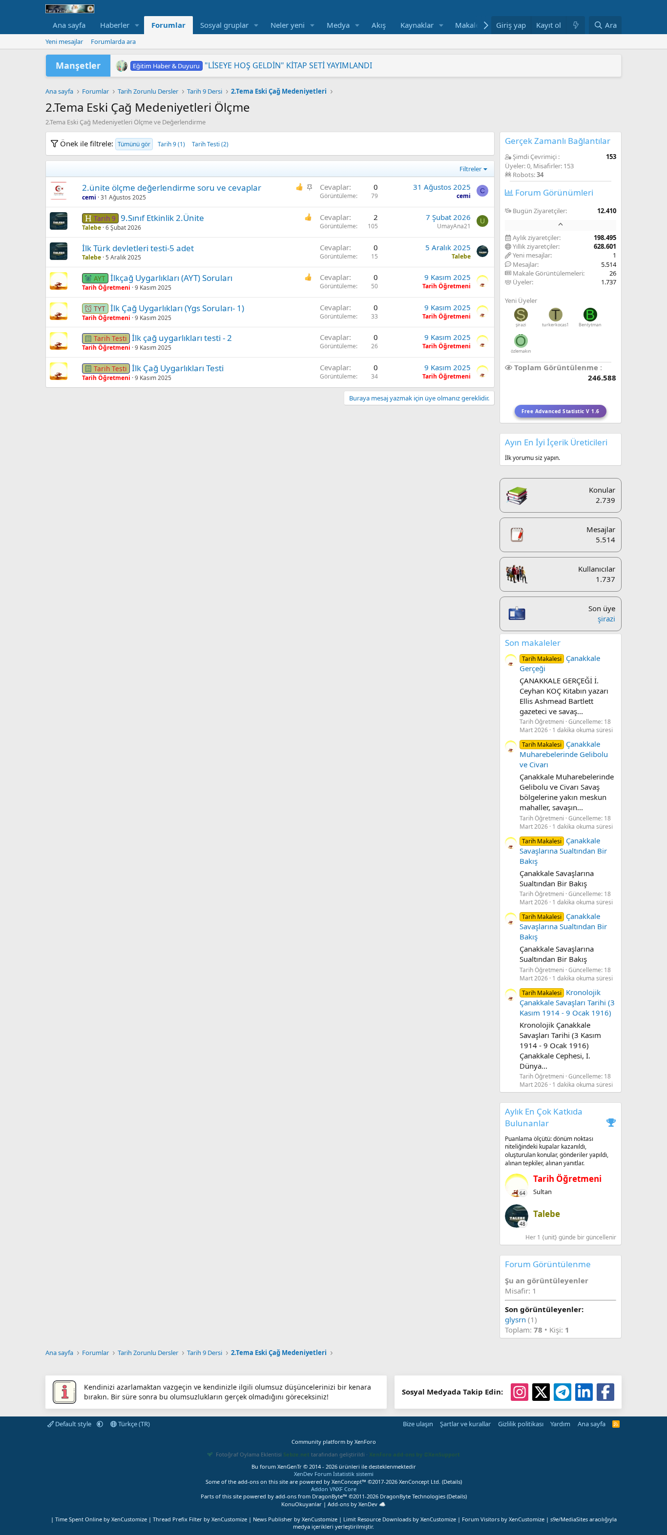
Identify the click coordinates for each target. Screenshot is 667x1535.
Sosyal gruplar (224, 25)
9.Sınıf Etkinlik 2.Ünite (162, 217)
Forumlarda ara (113, 41)
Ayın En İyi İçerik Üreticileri (556, 442)
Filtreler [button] (470, 168)
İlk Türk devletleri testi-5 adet (138, 248)
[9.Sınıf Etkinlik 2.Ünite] (58, 221)
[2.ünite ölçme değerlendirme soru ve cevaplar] (58, 190)
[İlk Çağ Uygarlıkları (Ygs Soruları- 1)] (58, 311)
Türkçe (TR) (133, 1423)
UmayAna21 (454, 226)
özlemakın (521, 351)
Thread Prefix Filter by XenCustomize (200, 1519)
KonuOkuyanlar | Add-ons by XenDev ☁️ (333, 1504)
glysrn (515, 1319)
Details (451, 1481)
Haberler (114, 25)
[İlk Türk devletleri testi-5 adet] (58, 251)
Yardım (560, 1423)
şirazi (521, 324)
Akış (379, 25)
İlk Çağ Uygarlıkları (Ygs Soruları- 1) (177, 308)
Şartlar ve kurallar (465, 1423)
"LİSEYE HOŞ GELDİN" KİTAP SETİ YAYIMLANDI (252, 65)
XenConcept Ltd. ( (421, 1481)
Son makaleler (533, 642)
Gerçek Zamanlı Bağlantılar (557, 140)
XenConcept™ (349, 1481)
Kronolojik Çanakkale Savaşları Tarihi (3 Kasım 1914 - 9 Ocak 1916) (567, 1002)
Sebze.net (296, 1454)
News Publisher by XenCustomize (295, 1519)
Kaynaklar (417, 25)
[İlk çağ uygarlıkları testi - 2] (58, 341)
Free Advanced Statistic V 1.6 (560, 411)
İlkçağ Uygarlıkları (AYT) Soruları (171, 277)
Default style (73, 1423)
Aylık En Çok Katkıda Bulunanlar (544, 1117)
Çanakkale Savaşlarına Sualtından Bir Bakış (563, 851)
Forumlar (168, 25)
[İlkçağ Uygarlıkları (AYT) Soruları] (58, 281)
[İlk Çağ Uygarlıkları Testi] (58, 371)
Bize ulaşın (418, 1423)
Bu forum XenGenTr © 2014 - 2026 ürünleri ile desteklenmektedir (333, 1466)
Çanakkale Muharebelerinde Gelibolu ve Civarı (564, 754)
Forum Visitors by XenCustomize (503, 1519)
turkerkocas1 (555, 324)
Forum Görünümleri (553, 192)
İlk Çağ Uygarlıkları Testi (178, 368)
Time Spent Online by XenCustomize (101, 1519)
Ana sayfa (69, 25)
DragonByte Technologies (412, 1496)
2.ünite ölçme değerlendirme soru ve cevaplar (171, 187)
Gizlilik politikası (520, 1423)
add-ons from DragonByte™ (311, 1496)
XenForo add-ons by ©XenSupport (414, 1454)
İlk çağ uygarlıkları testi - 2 (182, 337)
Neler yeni (288, 25)
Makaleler (471, 25)
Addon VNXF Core (333, 1489)
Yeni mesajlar (64, 41)
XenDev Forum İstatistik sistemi (334, 1473)
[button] (137, 25)
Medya (338, 25)
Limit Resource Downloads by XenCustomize (399, 1519)
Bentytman (590, 324)
